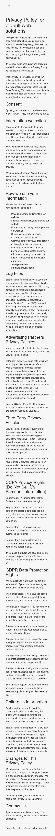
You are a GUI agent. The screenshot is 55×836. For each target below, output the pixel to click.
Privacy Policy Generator (29, 798)
